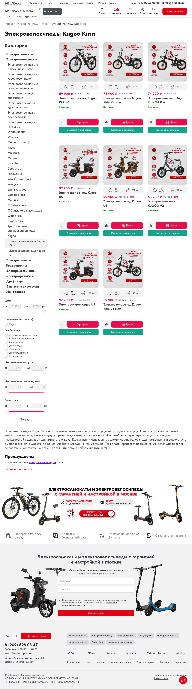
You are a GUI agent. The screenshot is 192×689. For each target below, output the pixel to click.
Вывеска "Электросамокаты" (24, 660)
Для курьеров (17, 189)
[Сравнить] (62, 122)
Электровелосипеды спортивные (21, 95)
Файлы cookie (161, 678)
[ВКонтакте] (8, 636)
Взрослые (14, 168)
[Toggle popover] (183, 680)
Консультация (175, 11)
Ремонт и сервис (107, 3)
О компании (36, 3)
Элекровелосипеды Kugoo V (27, 253)
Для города (15, 345)
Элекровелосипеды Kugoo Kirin (27, 243)
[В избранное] (94, 45)
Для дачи (14, 184)
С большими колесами (21, 338)
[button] (145, 3)
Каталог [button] (48, 11)
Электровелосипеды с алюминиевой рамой (23, 67)
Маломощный (16, 342)
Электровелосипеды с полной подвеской (23, 86)
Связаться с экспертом (79, 130)
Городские (15, 174)
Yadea (11, 147)
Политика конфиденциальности (170, 675)
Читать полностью (16, 469)
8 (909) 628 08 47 (21, 644)
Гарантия (63, 3)
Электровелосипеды (21, 59)
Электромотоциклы (20, 271)
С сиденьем (15, 356)
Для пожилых (17, 195)
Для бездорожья (19, 179)
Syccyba (13, 163)
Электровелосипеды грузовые (21, 124)
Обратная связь (36, 636)
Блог (51, 3)
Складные (15, 216)
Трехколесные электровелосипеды (21, 228)
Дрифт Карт (14, 281)
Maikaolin (14, 153)
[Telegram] (16, 636)
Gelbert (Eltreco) (18, 142)
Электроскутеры (18, 260)
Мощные (14, 200)
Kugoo (12, 236)
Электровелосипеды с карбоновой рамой (23, 76)
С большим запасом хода (25, 210)
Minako (12, 158)
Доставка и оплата (83, 3)
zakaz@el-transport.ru (18, 653)
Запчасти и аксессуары (23, 286)
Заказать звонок (96, 613)
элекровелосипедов (42, 462)
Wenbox (13, 137)
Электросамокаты (19, 54)
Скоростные (16, 221)
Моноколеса (15, 292)
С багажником (17, 205)
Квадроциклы (16, 265)
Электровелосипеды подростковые (21, 114)
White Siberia (16, 132)
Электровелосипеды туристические (21, 105)
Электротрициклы (19, 276)
